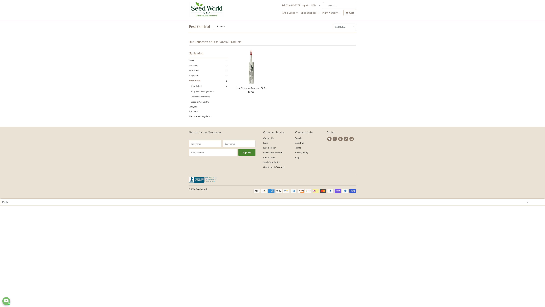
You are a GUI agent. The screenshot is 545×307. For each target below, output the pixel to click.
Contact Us (268, 138)
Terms (298, 148)
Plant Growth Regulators (200, 116)
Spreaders (193, 111)
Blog (297, 157)
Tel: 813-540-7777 (291, 5)
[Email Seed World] (351, 139)
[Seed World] (206, 10)
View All (221, 26)
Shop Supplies (309, 12)
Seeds (191, 60)
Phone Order (269, 157)
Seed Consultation (271, 162)
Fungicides (194, 75)
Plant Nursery (330, 12)
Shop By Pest (196, 86)
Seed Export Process (272, 152)
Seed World (201, 189)
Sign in (305, 5)
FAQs (265, 143)
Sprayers (193, 106)
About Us (299, 143)
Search (298, 138)
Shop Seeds (289, 12)
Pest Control (199, 26)
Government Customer (273, 167)
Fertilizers (193, 65)
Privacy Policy (301, 152)
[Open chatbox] (6, 301)
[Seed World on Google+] (340, 139)
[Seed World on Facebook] (335, 139)
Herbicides (194, 70)
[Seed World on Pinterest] (346, 139)
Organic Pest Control (200, 102)
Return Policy (269, 148)
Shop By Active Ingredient (202, 91)
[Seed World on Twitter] (329, 139)
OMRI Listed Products (200, 97)
